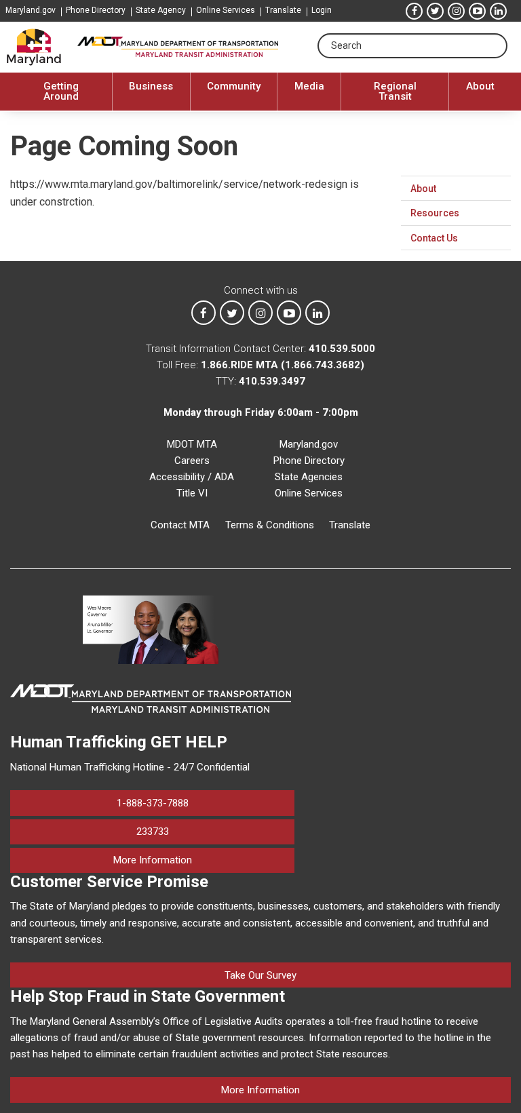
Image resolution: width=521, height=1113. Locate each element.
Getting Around (61, 91)
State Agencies (309, 477)
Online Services (225, 10)
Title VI (192, 493)
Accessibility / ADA (191, 477)
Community (233, 86)
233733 (152, 831)
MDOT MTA (192, 444)
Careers (192, 460)
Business (151, 86)
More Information (203, 859)
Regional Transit (395, 91)
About (480, 86)
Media (309, 86)
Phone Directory (96, 10)
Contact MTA (180, 525)
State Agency (161, 10)
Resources (434, 213)
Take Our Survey (260, 975)
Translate (283, 10)
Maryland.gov (30, 10)
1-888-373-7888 (153, 803)
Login (321, 10)
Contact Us (434, 238)
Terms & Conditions (269, 525)
